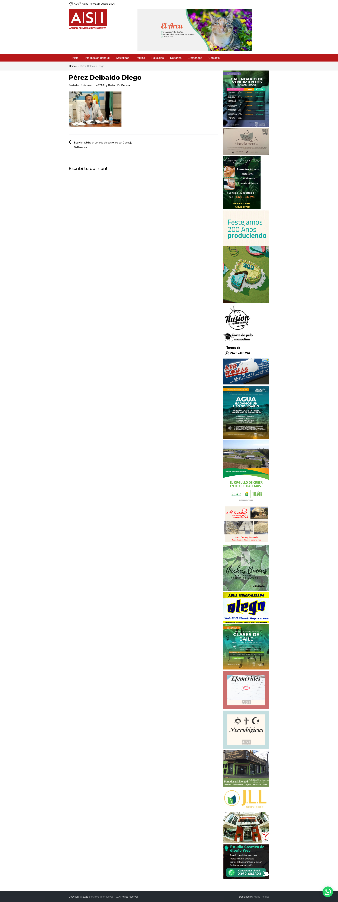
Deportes (175, 58)
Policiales (157, 58)
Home (72, 66)
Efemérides (195, 58)
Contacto (214, 58)
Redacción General (119, 85)
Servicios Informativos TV (103, 896)
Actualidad (122, 58)
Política (140, 58)
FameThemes (261, 896)
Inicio (75, 58)
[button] (328, 891)
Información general (97, 58)
